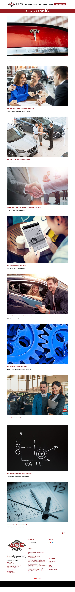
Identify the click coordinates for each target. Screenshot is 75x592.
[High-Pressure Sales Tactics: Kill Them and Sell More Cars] (37, 86)
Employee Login (10, 571)
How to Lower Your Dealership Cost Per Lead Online (19, 473)
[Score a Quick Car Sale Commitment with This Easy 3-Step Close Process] (37, 186)
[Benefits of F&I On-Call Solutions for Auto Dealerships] (37, 294)
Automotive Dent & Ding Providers (34, 558)
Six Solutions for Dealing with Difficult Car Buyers (18, 159)
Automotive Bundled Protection (34, 556)
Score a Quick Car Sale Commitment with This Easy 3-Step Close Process (24, 207)
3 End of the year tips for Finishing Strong (17, 524)
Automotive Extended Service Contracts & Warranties (36, 553)
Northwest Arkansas (53, 569)
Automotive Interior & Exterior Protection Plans (37, 565)
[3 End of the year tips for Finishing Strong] (37, 502)
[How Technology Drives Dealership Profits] (37, 344)
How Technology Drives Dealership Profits (17, 366)
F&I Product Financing (32, 557)
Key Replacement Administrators (34, 564)
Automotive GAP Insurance (33, 554)
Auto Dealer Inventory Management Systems (36, 568)
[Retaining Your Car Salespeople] (37, 395)
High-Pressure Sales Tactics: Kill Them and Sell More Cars (20, 108)
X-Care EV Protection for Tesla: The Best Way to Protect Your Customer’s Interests (26, 58)
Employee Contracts (11, 572)
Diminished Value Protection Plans (34, 566)
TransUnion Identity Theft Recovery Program (36, 561)
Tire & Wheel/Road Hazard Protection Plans (36, 560)
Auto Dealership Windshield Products (35, 562)
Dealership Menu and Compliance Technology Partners (36, 571)
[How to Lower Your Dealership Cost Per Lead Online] (37, 448)
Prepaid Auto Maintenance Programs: (35, 569)
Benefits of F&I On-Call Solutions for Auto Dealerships (20, 316)
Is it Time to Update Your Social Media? (16, 265)
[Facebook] (49, 542)
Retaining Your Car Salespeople (14, 417)
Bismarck (50, 566)
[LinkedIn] (52, 542)
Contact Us (30, 548)
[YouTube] (50, 542)
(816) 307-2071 (31, 546)
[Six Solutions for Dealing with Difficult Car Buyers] (37, 137)
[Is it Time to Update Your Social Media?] (37, 239)
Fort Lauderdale (52, 567)
